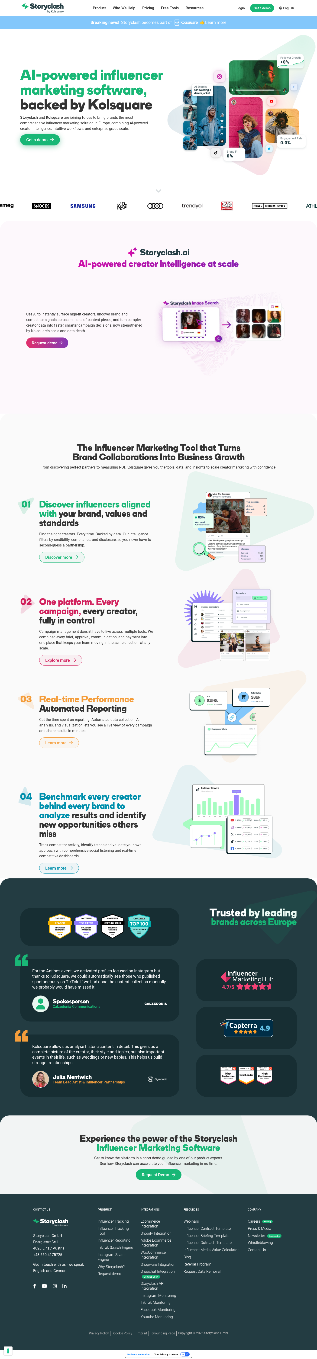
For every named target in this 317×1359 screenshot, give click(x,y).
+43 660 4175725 (47, 1255)
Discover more (59, 557)
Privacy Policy (99, 1333)
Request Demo (156, 1174)
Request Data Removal (202, 1271)
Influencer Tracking (113, 1221)
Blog (187, 1257)
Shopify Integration (156, 1233)
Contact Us (257, 1250)
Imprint (142, 1333)
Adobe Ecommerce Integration (156, 1242)
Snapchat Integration (158, 1273)
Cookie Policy (122, 1333)
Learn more (215, 22)
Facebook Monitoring (158, 1310)
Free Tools (170, 8)
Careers (259, 1221)
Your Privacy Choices (166, 1354)
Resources (195, 8)
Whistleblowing (260, 1242)
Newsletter (264, 1236)
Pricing (148, 8)
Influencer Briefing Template (206, 1236)
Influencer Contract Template (207, 1228)
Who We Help (124, 8)
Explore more (58, 660)
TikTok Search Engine (115, 1247)
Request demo (45, 343)
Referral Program (197, 1264)
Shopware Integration (158, 1264)
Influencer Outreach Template (208, 1242)
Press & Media (259, 1228)
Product (99, 8)
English (288, 8)
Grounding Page (163, 1333)
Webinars (191, 1221)
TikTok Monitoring (156, 1302)
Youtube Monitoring (157, 1317)
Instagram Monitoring (158, 1295)
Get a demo (262, 8)
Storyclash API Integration (152, 1286)
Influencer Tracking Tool (113, 1231)
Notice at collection (138, 1354)
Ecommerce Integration (150, 1223)
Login (240, 8)
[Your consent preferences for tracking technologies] (8, 1350)
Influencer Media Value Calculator (211, 1250)
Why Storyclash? (111, 1267)
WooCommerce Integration (153, 1254)
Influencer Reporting (114, 1240)
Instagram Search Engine (112, 1257)
